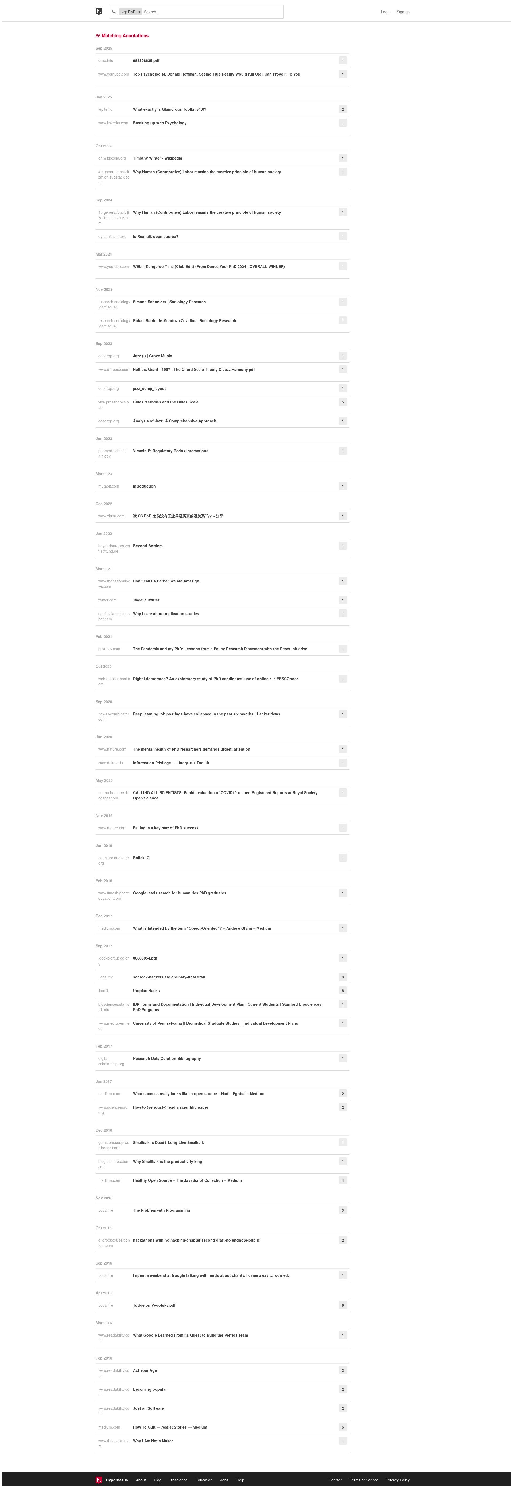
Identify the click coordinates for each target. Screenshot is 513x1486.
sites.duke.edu (111, 762)
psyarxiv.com (109, 648)
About (141, 1480)
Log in (386, 11)
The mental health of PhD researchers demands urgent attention (191, 749)
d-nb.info (106, 60)
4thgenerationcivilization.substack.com (114, 177)
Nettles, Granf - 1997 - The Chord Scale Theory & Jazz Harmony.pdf (194, 369)
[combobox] (210, 12)
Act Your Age (145, 1370)
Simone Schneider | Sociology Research (169, 301)
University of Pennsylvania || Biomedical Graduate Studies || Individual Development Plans (215, 1023)
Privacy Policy (398, 1480)
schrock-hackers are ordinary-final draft (169, 977)
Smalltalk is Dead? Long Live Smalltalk (168, 1142)
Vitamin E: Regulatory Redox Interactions (170, 450)
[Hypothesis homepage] (103, 12)
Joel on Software (148, 1408)
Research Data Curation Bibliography (167, 1058)
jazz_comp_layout (149, 388)
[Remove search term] (139, 11)
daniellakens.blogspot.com (114, 616)
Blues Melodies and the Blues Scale (166, 402)
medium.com (109, 928)
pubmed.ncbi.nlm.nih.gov (113, 453)
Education (204, 1480)
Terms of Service (364, 1480)
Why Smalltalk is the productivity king (167, 1161)
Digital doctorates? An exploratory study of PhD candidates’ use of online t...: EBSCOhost (215, 678)
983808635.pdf (146, 60)
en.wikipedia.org (112, 158)
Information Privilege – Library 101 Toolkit (171, 762)
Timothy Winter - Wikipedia (157, 158)
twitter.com (108, 600)
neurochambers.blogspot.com (113, 795)
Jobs (224, 1480)
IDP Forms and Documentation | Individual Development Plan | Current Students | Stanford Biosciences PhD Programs (227, 1006)
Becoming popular (150, 1389)
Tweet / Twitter (146, 600)
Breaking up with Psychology (160, 122)
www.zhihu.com (112, 515)
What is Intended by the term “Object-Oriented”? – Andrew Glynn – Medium (202, 928)
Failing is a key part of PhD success (166, 827)
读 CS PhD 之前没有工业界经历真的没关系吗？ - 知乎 (178, 515)
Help (240, 1480)
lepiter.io (106, 109)
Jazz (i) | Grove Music (152, 355)
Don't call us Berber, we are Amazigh (166, 581)
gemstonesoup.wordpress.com (113, 1145)
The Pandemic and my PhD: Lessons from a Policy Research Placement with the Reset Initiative (220, 648)
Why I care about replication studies (166, 613)
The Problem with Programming (161, 1210)
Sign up (403, 11)
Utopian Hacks (146, 990)
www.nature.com (112, 749)
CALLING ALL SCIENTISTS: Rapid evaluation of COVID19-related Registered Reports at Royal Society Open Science (225, 795)
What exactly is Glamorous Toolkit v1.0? (170, 109)
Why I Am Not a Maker (153, 1440)
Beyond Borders (148, 545)
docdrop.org (109, 355)
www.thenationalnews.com (114, 583)
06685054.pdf (145, 958)
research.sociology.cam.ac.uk (114, 304)
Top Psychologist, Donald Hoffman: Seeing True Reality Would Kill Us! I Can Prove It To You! (217, 74)
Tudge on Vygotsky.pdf (154, 1305)
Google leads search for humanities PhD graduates (179, 892)
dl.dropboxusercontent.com (114, 1242)
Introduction (144, 486)
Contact (335, 1480)
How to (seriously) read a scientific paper (170, 1107)
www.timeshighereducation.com (113, 895)
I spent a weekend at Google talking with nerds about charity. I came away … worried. (211, 1275)
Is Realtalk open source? (155, 236)
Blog (157, 1480)
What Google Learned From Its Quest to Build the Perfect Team (190, 1335)
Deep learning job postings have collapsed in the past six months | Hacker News (206, 713)
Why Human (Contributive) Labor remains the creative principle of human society (207, 171)
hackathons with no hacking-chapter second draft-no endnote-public (196, 1240)
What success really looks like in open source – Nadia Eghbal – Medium (198, 1093)
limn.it (103, 990)
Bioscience (178, 1480)
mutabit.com (109, 486)
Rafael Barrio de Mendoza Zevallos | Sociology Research (184, 320)
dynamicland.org (112, 236)
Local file (106, 977)
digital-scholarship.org (111, 1061)
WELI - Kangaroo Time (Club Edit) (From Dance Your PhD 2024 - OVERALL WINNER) (209, 266)
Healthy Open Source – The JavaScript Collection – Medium (187, 1180)
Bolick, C (141, 857)
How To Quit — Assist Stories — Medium (170, 1427)
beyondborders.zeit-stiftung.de (114, 548)
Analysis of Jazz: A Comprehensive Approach (174, 420)
